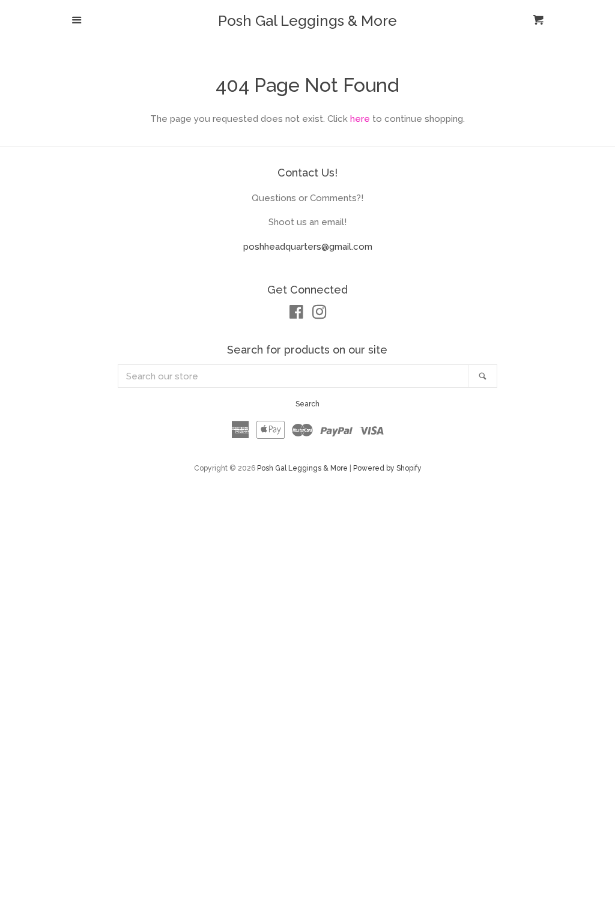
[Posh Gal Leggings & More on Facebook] (296, 314)
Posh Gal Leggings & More (307, 21)
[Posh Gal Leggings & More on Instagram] (319, 314)
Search (307, 404)
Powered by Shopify (387, 468)
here (360, 118)
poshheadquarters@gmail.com (307, 246)
